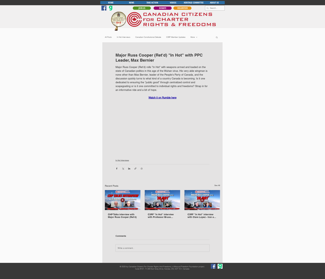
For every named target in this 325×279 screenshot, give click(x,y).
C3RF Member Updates (175, 37)
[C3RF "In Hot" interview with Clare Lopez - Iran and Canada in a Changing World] (202, 200)
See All (217, 185)
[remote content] (162, 125)
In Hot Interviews (123, 37)
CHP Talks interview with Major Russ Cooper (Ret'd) (122, 215)
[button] (217, 37)
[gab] (110, 8)
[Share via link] (135, 168)
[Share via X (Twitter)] (123, 168)
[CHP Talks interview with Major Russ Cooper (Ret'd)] (122, 200)
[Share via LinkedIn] (129, 168)
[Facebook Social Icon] (103, 8)
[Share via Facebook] (117, 168)
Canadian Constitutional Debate (148, 37)
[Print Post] (141, 168)
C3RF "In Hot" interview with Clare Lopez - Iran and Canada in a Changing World (202, 215)
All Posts (108, 37)
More (193, 37)
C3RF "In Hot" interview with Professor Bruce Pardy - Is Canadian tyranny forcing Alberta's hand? (161, 215)
